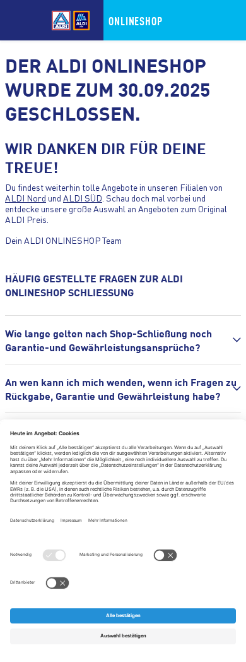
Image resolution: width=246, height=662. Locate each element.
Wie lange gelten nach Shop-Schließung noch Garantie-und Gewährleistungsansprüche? (108, 339)
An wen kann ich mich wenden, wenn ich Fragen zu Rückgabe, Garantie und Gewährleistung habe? (121, 388)
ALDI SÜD (82, 197)
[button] (123, 340)
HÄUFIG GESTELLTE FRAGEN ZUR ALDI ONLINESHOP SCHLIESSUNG (94, 284)
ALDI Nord (25, 197)
